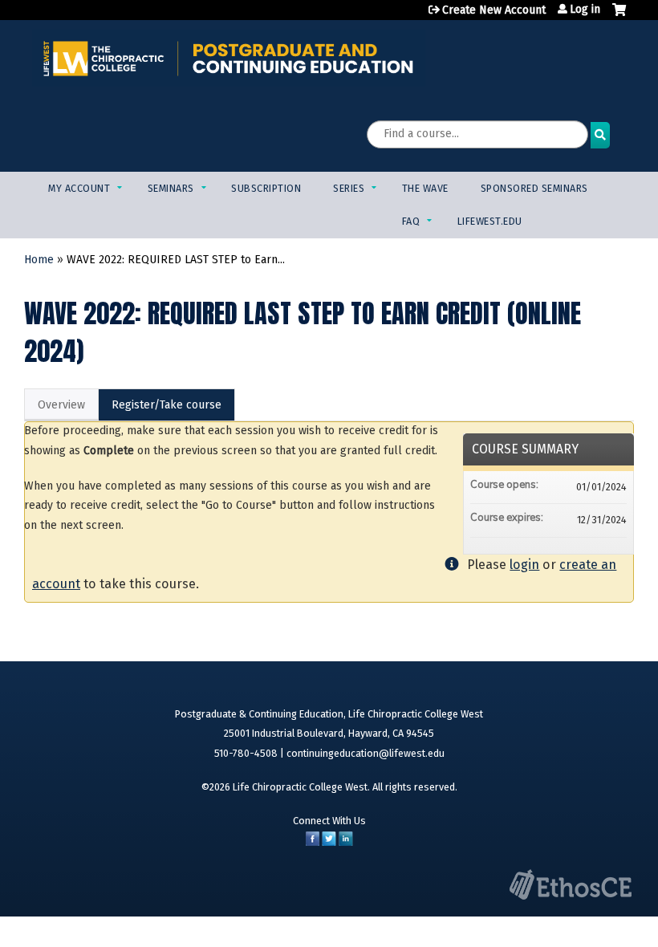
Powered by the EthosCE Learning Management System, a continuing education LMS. (570, 884)
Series (348, 188)
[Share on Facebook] (312, 842)
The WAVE (425, 188)
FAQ (411, 221)
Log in (585, 9)
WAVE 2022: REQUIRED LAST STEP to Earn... (176, 259)
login (524, 564)
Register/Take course (166, 405)
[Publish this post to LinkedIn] (346, 842)
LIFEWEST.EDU (489, 221)
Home (39, 259)
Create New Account (494, 10)
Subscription (266, 188)
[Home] (228, 58)
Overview (61, 405)
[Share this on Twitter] (329, 842)
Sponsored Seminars (534, 188)
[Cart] (619, 16)
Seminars (171, 188)
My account (79, 188)
